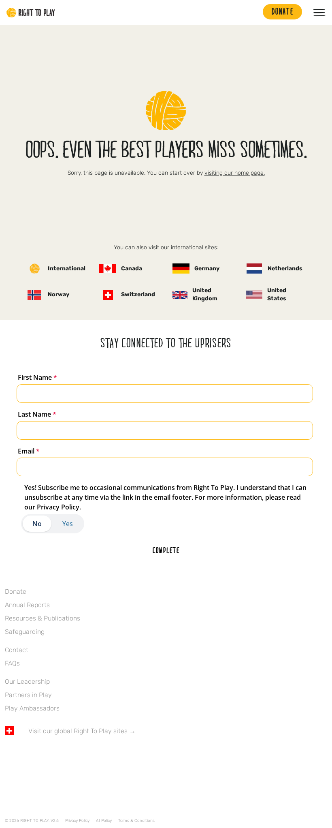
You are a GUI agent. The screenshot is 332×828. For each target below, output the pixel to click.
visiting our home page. (234, 172)
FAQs (12, 663)
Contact (16, 650)
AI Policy (104, 820)
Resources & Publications (42, 618)
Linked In (60, 754)
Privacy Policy (77, 820)
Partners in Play (28, 695)
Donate (15, 591)
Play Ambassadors (32, 708)
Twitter (26, 754)
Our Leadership (27, 681)
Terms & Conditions (136, 820)
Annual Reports (27, 605)
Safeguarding (25, 631)
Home (30, 12)
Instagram (43, 754)
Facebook (9, 754)
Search (252, 12)
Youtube (77, 754)
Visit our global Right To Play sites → (82, 731)
